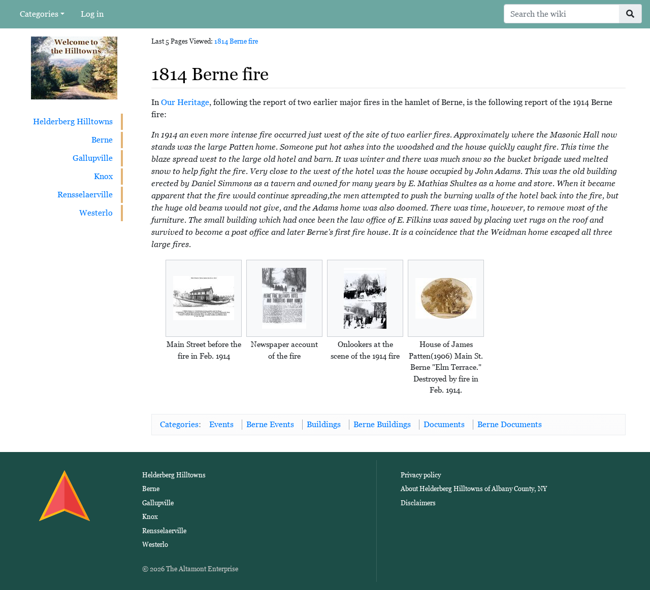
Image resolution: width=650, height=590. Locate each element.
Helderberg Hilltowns (73, 121)
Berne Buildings (382, 424)
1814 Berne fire (236, 41)
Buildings (324, 424)
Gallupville (93, 158)
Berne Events (270, 424)
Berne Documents (509, 424)
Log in (92, 14)
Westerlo (96, 213)
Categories (39, 14)
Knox (103, 176)
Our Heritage (185, 102)
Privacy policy (421, 475)
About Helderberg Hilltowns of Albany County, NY (474, 489)
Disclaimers (418, 503)
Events (221, 424)
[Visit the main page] (74, 67)
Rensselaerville (85, 194)
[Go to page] (630, 13)
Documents (444, 424)
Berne (102, 140)
